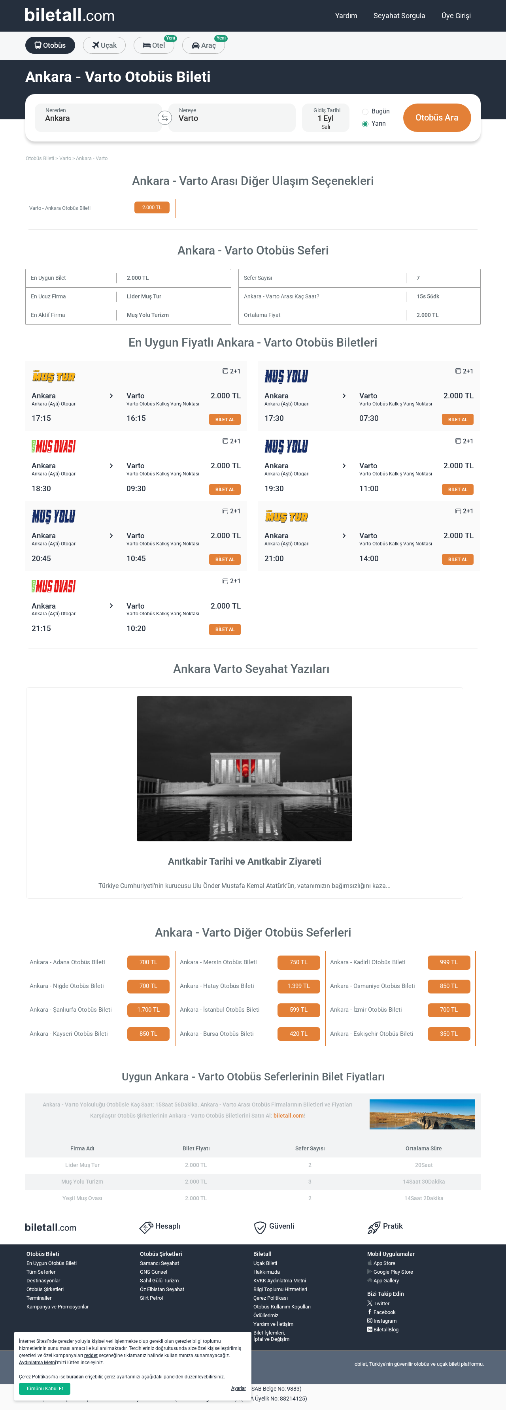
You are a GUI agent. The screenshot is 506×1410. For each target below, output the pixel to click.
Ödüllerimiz (265, 1315)
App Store (383, 1263)
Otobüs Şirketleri (45, 1289)
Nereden (55, 110)
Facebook (384, 1312)
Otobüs (54, 45)
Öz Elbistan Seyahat (162, 1289)
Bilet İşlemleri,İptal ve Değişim (271, 1336)
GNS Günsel (153, 1272)
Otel (162, 43)
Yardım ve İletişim (273, 1324)
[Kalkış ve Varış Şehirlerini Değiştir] (165, 118)
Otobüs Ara (437, 118)
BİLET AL (224, 419)
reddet (91, 1355)
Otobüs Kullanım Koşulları (282, 1307)
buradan (75, 1377)
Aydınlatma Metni (37, 1362)
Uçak (108, 45)
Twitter (380, 1303)
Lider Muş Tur (144, 296)
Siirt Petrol (151, 1298)
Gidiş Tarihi (326, 110)
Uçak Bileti (265, 1263)
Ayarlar (238, 1388)
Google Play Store (392, 1272)
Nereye (187, 110)
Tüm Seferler (40, 1272)
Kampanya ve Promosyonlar (57, 1307)
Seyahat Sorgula (399, 15)
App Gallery (385, 1281)
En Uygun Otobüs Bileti (51, 1263)
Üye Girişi (456, 15)
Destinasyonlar (43, 1281)
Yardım (346, 15)
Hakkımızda (266, 1272)
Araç (212, 43)
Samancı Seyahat (159, 1263)
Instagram (384, 1321)
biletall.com (289, 1115)
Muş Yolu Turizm (148, 315)
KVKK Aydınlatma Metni (279, 1281)
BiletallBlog (385, 1330)
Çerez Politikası (270, 1298)
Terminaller (38, 1298)
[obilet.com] (69, 22)
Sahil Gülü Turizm (159, 1281)
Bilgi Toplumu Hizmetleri (280, 1289)
